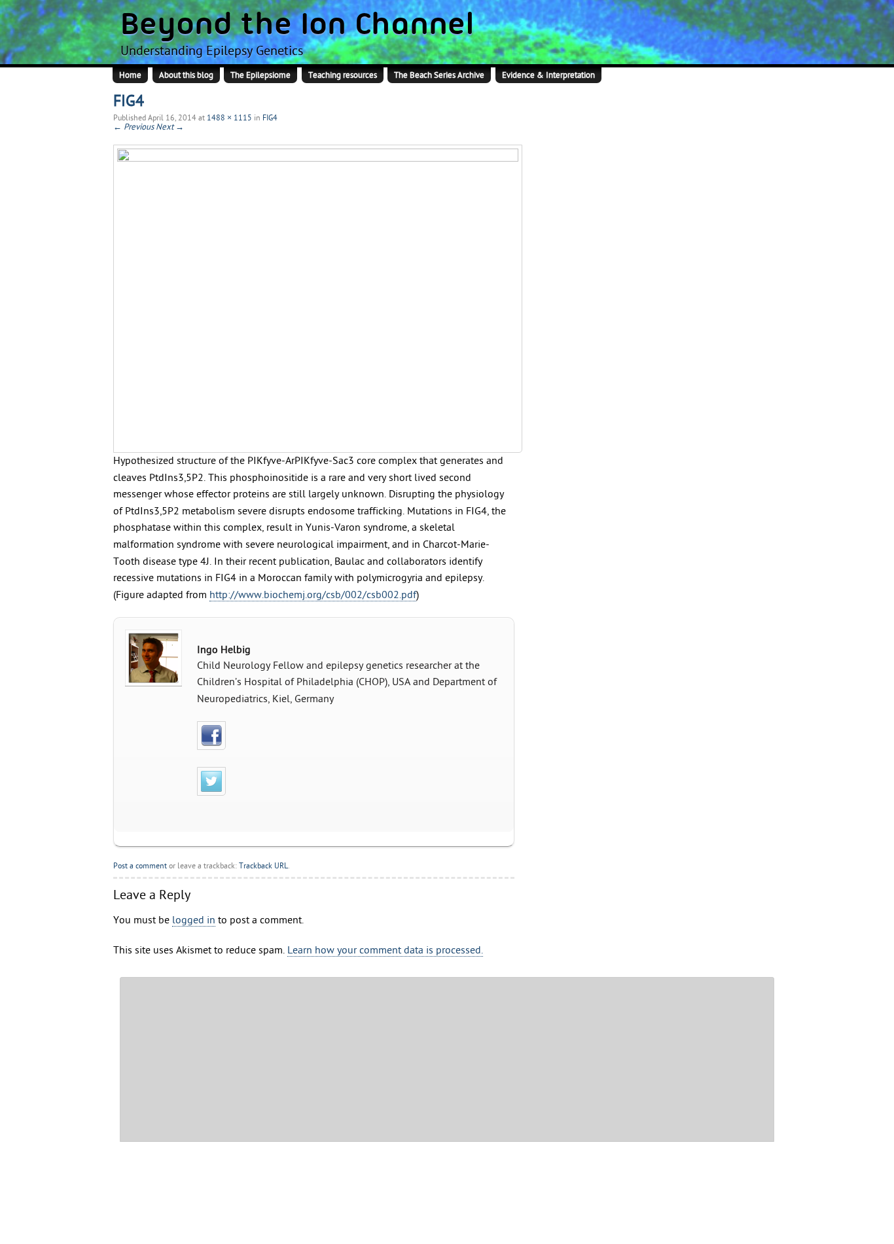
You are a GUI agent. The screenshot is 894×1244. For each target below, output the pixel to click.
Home (130, 75)
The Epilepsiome (260, 75)
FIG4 (269, 117)
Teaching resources (342, 75)
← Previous (133, 127)
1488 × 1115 (229, 117)
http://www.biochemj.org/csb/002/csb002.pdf (312, 595)
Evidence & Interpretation (548, 75)
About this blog (186, 75)
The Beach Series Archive (439, 75)
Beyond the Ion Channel (297, 26)
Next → (170, 127)
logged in (193, 920)
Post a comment (140, 865)
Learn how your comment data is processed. (385, 950)
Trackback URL (263, 865)
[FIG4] (313, 299)
